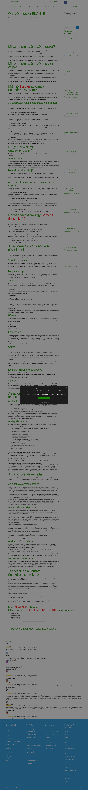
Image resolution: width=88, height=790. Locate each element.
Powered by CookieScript (44, 402)
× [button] (66, 387)
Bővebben (59, 391)
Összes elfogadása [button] (44, 398)
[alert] (44, 395)
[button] (44, 401)
